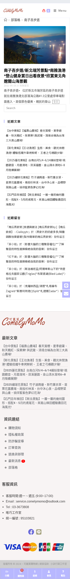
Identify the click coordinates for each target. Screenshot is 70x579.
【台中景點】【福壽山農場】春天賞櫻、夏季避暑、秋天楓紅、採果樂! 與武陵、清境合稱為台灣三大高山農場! (35, 135)
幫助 (63, 576)
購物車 (21, 576)
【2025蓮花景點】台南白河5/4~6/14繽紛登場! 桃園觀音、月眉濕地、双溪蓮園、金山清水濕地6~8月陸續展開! (36, 165)
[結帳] (35, 571)
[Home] (5, 20)
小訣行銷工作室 (59, 564)
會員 (49, 576)
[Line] (39, 532)
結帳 (35, 576)
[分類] (7, 571)
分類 (7, 576)
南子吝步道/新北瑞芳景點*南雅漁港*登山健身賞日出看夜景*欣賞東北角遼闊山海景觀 (35, 76)
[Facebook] (31, 532)
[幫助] (63, 571)
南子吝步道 (32, 20)
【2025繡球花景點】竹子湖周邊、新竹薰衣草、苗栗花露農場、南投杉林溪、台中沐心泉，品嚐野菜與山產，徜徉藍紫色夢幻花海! (36, 182)
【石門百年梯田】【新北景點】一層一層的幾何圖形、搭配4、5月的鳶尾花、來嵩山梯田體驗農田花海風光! (36, 199)
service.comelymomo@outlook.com (40, 501)
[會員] (49, 571)
